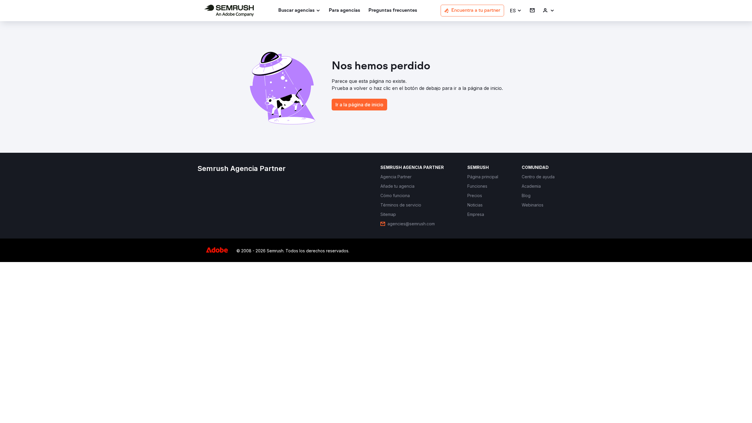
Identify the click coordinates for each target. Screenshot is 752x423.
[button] (516, 11)
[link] (344, 10)
